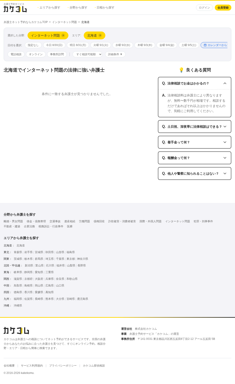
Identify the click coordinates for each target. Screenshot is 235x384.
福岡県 (18, 298)
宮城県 (39, 252)
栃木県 (28, 258)
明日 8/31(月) (78, 45)
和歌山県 (72, 278)
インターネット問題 (64, 22)
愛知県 (39, 272)
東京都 (71, 258)
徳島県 (18, 292)
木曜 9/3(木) (144, 45)
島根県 (28, 285)
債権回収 (99, 221)
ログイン (204, 7)
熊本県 (49, 298)
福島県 (71, 252)
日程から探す (105, 7)
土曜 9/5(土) (189, 45)
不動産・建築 (12, 226)
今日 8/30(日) (54, 45)
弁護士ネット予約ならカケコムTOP (26, 22)
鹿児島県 (82, 298)
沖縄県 (18, 305)
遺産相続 (69, 221)
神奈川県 (82, 258)
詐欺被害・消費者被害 (122, 221)
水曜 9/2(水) (122, 45)
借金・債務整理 (36, 221)
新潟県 (29, 265)
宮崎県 (71, 298)
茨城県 (18, 258)
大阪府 (39, 278)
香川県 (28, 292)
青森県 (18, 252)
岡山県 (39, 285)
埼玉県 (49, 258)
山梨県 (71, 265)
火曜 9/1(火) (100, 45)
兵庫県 (49, 278)
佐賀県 (28, 298)
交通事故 (55, 221)
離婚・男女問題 (13, 221)
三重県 (49, 272)
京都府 (28, 278)
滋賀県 (18, 278)
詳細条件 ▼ (115, 54)
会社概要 (9, 365)
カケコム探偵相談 (94, 365)
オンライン (36, 54)
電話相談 (16, 54)
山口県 (60, 285)
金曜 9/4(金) (166, 45)
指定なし (33, 45)
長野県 (82, 265)
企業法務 (29, 226)
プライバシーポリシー (63, 365)
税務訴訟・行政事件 (51, 226)
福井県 (60, 265)
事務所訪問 (57, 54)
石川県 (50, 265)
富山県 (39, 265)
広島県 (49, 285)
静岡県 (28, 272)
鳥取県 (18, 285)
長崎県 (39, 298)
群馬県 (39, 258)
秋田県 (49, 252)
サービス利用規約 (32, 365)
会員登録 (223, 7)
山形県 (60, 252)
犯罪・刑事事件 (203, 221)
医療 (70, 226)
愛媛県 (39, 292)
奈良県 (60, 278)
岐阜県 (18, 272)
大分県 (60, 298)
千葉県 (60, 258)
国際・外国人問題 (151, 221)
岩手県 (28, 252)
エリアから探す (49, 7)
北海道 (21, 245)
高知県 (49, 292)
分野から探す (77, 7)
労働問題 (84, 221)
